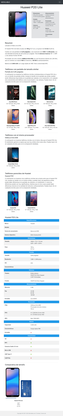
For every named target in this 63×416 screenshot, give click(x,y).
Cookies (38, 413)
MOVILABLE (5, 2)
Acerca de (43, 413)
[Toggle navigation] (59, 2)
